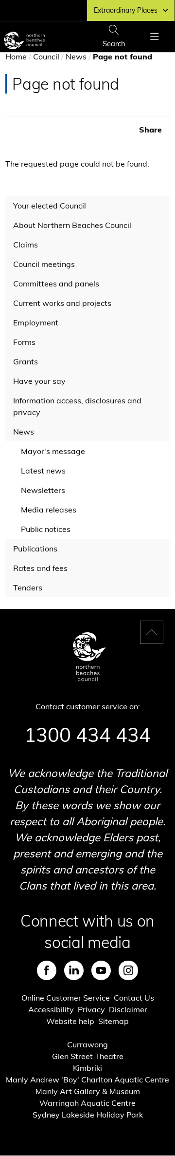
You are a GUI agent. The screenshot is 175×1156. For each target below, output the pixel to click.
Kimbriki (87, 1068)
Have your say (39, 381)
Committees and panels (56, 283)
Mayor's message (53, 451)
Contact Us (134, 998)
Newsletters (43, 490)
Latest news (43, 470)
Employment (35, 322)
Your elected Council (49, 205)
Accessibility (51, 1009)
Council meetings (44, 264)
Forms (24, 342)
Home (16, 56)
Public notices (45, 529)
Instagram (128, 970)
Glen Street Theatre (87, 1056)
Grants (25, 361)
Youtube (101, 970)
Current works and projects (62, 303)
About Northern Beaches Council (72, 225)
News (76, 56)
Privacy (91, 1009)
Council (46, 56)
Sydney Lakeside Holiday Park (88, 1114)
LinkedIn (74, 970)
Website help (70, 1021)
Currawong (87, 1044)
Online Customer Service (65, 998)
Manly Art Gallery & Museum (87, 1091)
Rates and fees (40, 568)
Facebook (46, 970)
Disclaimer (128, 1009)
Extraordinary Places (126, 10)
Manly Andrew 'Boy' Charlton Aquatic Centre (87, 1079)
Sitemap (113, 1021)
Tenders (27, 587)
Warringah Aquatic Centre (87, 1103)
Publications (35, 548)
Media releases (48, 509)
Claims (25, 244)
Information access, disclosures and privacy (77, 406)
